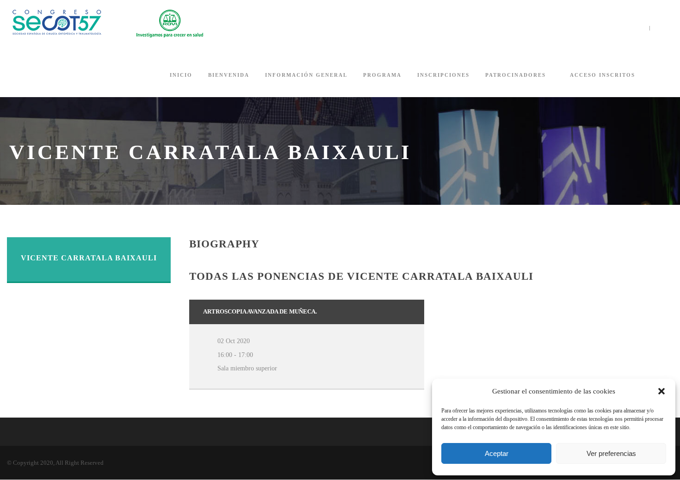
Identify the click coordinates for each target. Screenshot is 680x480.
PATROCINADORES (515, 75)
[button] (661, 391)
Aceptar (496, 453)
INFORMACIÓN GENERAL (306, 75)
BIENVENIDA (228, 75)
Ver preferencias (611, 453)
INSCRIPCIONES (443, 75)
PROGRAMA (382, 75)
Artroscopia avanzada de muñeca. (260, 311)
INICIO (181, 75)
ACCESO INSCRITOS (602, 75)
